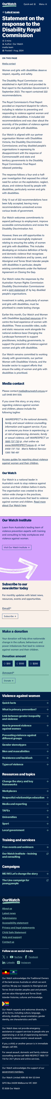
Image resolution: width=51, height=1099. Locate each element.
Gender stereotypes (14, 745)
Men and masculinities (15, 751)
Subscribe (9, 616)
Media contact (9, 64)
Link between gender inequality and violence (21, 718)
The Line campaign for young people (15, 882)
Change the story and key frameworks (17, 783)
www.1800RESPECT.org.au (19, 445)
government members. (13, 1072)
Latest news (9, 913)
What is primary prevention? (19, 709)
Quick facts (9, 703)
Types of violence (12, 764)
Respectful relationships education (23, 797)
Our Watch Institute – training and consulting (19, 855)
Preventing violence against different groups (19, 737)
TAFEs (6, 810)
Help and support (12, 937)
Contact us (8, 942)
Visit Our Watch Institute (15, 547)
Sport (5, 823)
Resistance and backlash (17, 758)
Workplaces (9, 791)
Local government (13, 830)
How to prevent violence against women (16, 727)
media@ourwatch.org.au (31, 391)
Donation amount (14, 656)
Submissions (9, 918)
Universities (9, 817)
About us (7, 909)
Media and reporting (14, 804)
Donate (7, 681)
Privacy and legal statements (18, 928)
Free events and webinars (17, 847)
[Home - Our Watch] (9, 4)
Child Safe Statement (14, 932)
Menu (41, 4)
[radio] (4, 663)
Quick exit (28, 4)
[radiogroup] (21, 664)
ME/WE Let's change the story (20, 874)
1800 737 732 (12, 442)
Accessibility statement (15, 923)
